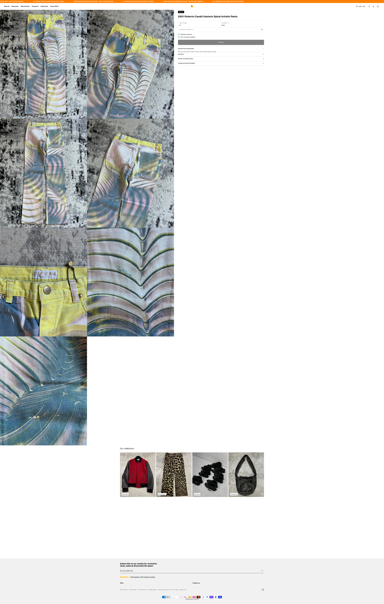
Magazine (123, 580)
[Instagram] (263, 589)
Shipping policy (152, 589)
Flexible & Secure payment (186, 88)
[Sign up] (262, 556)
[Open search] (369, 6)
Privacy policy (133, 589)
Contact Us (123, 585)
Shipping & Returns (126, 574)
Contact (195, 576)
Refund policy (124, 589)
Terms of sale (174, 589)
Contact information (163, 589)
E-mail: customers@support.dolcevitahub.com (207, 572)
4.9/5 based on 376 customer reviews (142, 563)
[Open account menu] (373, 6)
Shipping (181, 79)
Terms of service (142, 589)
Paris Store (123, 578)
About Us (123, 582)
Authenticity (124, 576)
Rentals (122, 572)
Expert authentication (185, 84)
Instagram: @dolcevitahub (201, 574)
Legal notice (182, 589)
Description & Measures (186, 48)
